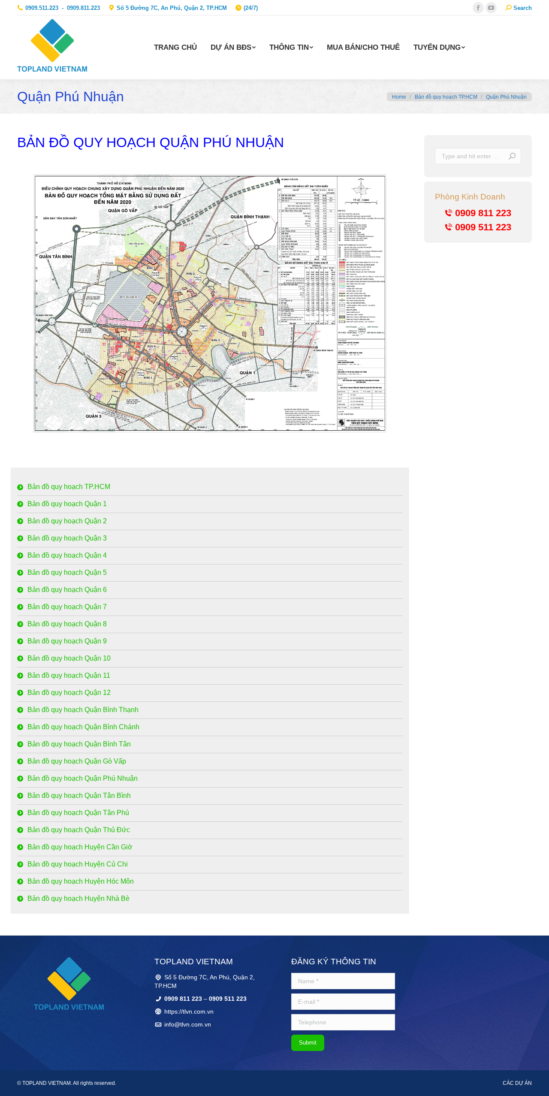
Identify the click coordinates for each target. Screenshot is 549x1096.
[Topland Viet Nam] (69, 983)
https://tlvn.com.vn (189, 1011)
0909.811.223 (83, 8)
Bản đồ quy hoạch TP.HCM (446, 97)
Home (399, 97)
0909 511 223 (483, 227)
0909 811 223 (483, 213)
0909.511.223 (41, 8)
